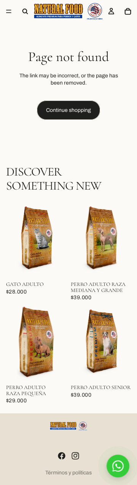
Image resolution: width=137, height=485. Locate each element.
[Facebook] (61, 455)
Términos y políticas (68, 473)
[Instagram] (75, 455)
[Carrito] (127, 11)
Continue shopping (68, 110)
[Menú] (9, 11)
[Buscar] (25, 11)
